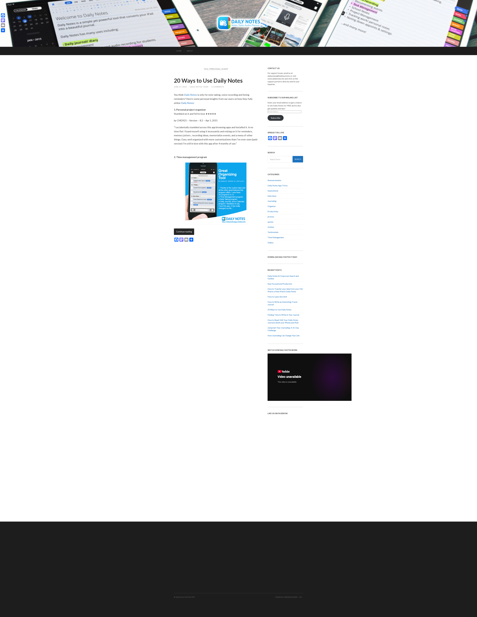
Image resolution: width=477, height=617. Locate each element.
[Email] (2, 25)
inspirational (273, 190)
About (190, 51)
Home (179, 51)
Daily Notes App (187, 597)
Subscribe (275, 118)
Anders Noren (290, 597)
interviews (272, 196)
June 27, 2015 (180, 87)
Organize (272, 206)
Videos (271, 242)
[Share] (2, 30)
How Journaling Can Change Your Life (283, 335)
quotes (270, 222)
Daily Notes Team (199, 87)
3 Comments (217, 87)
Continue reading (184, 231)
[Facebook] (2, 15)
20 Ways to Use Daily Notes (208, 80)
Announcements (274, 180)
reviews (271, 227)
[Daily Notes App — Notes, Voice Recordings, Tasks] (239, 23)
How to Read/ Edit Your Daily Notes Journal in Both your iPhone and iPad (283, 321)
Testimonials (273, 232)
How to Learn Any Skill (277, 296)
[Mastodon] (2, 20)
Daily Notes (190, 94)
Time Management (276, 237)
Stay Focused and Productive (280, 284)
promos (271, 216)
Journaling (272, 201)
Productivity (273, 211)
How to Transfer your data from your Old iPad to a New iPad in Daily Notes (285, 290)
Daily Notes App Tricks (278, 185)
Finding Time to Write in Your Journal (283, 315)
